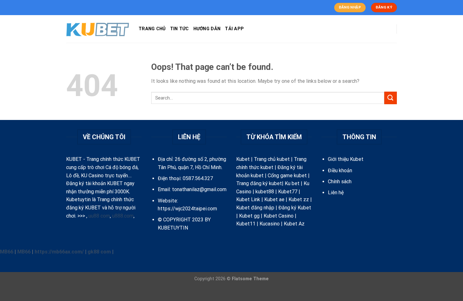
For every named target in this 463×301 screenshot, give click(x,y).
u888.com (123, 216)
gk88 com (99, 252)
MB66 (6, 252)
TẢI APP (234, 28)
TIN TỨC (179, 28)
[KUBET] (97, 29)
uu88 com (99, 216)
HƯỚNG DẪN (207, 28)
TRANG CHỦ (152, 28)
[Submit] (390, 98)
